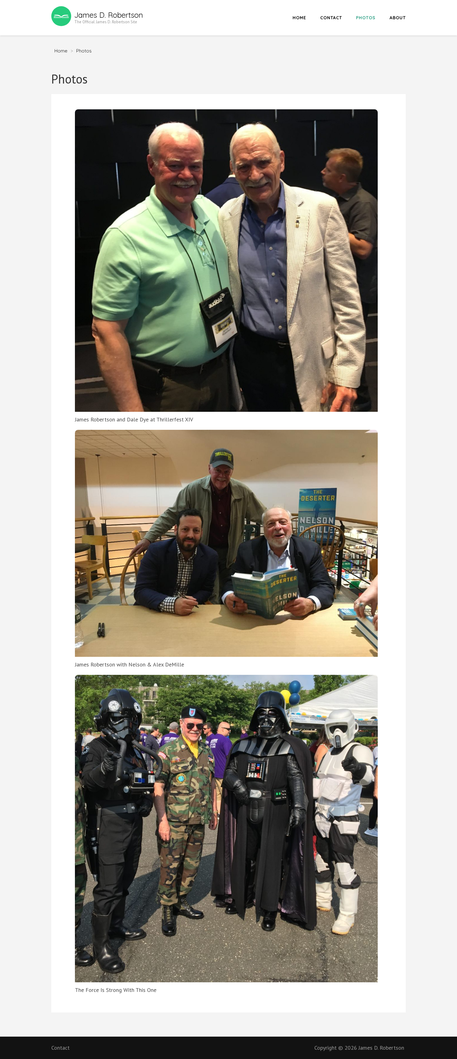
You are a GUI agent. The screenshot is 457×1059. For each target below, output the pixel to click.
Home (299, 17)
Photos (366, 17)
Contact (331, 17)
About (398, 17)
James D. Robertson (108, 15)
